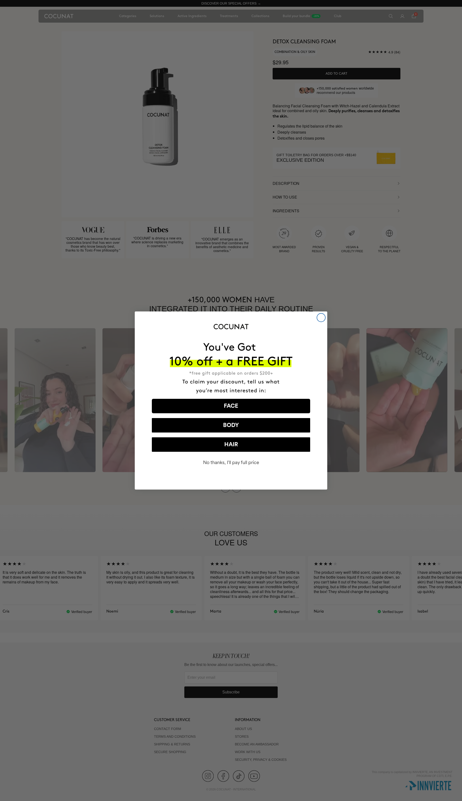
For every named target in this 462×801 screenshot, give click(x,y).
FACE (231, 406)
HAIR (231, 444)
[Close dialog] (321, 317)
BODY (231, 425)
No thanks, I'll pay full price (231, 462)
